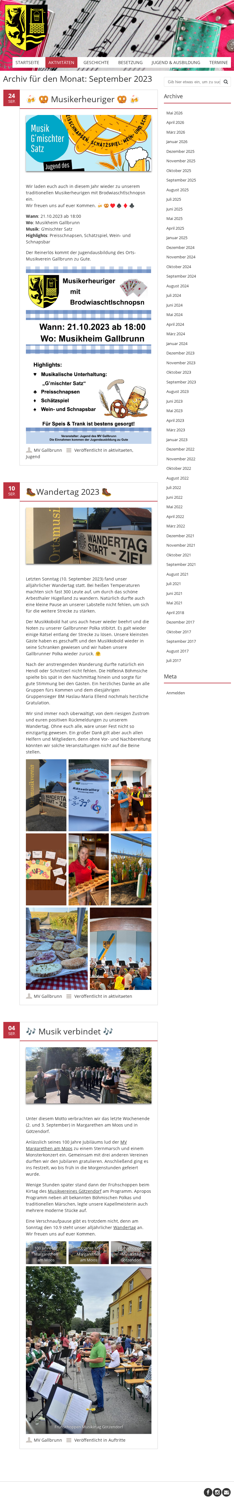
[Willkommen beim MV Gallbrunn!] (26, 51)
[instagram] (217, 1492)
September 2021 (181, 564)
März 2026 (175, 132)
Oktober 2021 (178, 555)
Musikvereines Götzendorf (74, 1191)
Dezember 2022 (180, 449)
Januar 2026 (176, 141)
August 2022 (177, 478)
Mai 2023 (174, 410)
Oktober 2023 (178, 372)
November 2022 (180, 459)
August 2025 (177, 189)
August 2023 (177, 391)
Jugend (33, 456)
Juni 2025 (174, 209)
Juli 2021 (173, 583)
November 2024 (180, 257)
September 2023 (181, 382)
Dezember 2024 (180, 247)
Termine (218, 62)
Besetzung (130, 62)
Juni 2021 (174, 593)
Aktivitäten (61, 62)
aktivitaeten (120, 450)
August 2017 (177, 651)
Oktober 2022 (178, 468)
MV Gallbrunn (48, 450)
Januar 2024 (176, 343)
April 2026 (175, 122)
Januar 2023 (176, 439)
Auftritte (117, 1440)
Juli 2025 (173, 199)
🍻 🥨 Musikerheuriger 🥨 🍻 (83, 99)
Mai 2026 (174, 113)
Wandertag (124, 1227)
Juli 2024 (173, 295)
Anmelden (175, 693)
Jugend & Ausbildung (176, 62)
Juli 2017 (173, 660)
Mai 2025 (174, 218)
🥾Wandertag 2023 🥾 (69, 491)
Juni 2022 (174, 497)
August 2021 (177, 574)
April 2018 (175, 612)
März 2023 (175, 430)
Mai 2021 (174, 603)
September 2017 (181, 641)
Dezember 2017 (180, 622)
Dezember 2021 (180, 535)
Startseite (27, 62)
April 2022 (175, 516)
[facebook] (208, 1492)
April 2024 (175, 324)
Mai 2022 (174, 506)
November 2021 (180, 545)
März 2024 (175, 333)
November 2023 (180, 362)
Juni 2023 (174, 401)
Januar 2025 (176, 237)
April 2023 (175, 420)
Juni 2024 (174, 305)
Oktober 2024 (178, 266)
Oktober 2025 (178, 170)
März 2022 (175, 526)
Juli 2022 (173, 487)
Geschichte (96, 62)
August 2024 (177, 286)
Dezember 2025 (180, 151)
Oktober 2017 (178, 632)
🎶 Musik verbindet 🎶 (69, 1031)
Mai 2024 (174, 314)
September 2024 (181, 276)
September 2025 (181, 180)
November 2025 (180, 161)
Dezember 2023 (180, 353)
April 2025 (175, 228)
